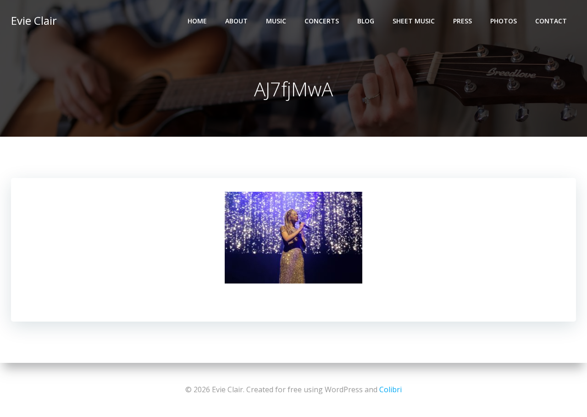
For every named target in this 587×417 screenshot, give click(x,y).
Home (197, 21)
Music (276, 21)
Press (462, 21)
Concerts (322, 21)
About (236, 21)
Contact (551, 21)
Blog (365, 21)
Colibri (390, 389)
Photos (503, 21)
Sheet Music (414, 21)
